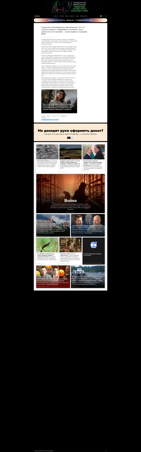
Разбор (66, 16)
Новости (56, 16)
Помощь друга (83, 16)
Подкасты (72, 16)
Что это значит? (49, 450)
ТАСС (54, 37)
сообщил (55, 46)
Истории (62, 16)
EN (106, 16)
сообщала (54, 66)
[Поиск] (103, 16)
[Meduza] (37, 16)
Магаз (77, 16)
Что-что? (48, 117)
